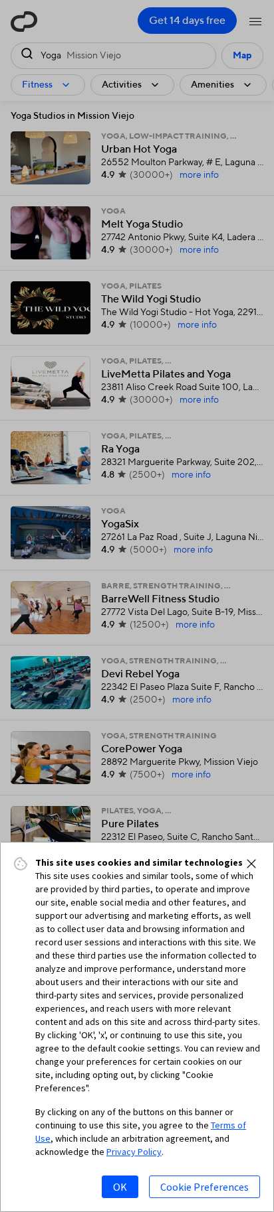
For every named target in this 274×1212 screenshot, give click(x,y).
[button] (251, 863)
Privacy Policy (134, 1152)
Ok (120, 1186)
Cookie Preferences (204, 1186)
